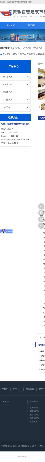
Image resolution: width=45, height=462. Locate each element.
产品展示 (34, 401)
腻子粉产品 (15, 48)
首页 (14, 54)
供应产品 (21, 54)
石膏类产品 (26, 48)
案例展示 (30, 389)
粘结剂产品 (37, 48)
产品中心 (17, 389)
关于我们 (32, 25)
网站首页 (11, 25)
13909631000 (41, 206)
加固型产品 (7, 100)
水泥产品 (6, 107)
